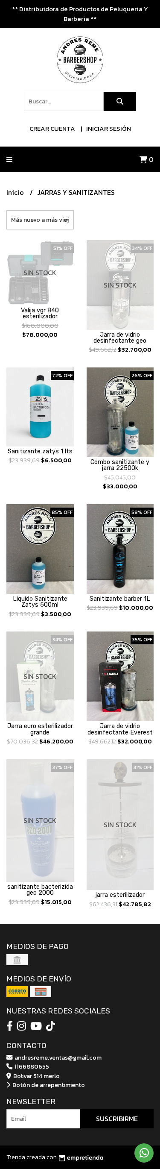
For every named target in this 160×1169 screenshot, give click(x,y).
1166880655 (31, 1066)
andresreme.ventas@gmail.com (57, 1057)
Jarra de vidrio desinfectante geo (119, 337)
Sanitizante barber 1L (120, 598)
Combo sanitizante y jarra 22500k (119, 465)
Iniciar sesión (108, 128)
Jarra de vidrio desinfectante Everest (120, 729)
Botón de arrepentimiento (48, 1085)
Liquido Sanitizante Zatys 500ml (40, 601)
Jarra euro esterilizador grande (40, 729)
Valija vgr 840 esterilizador (40, 313)
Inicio (16, 192)
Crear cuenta (52, 128)
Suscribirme (117, 1118)
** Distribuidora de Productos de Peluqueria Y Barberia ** (80, 13)
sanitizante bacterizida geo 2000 (40, 889)
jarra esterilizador (120, 895)
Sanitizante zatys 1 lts (40, 451)
